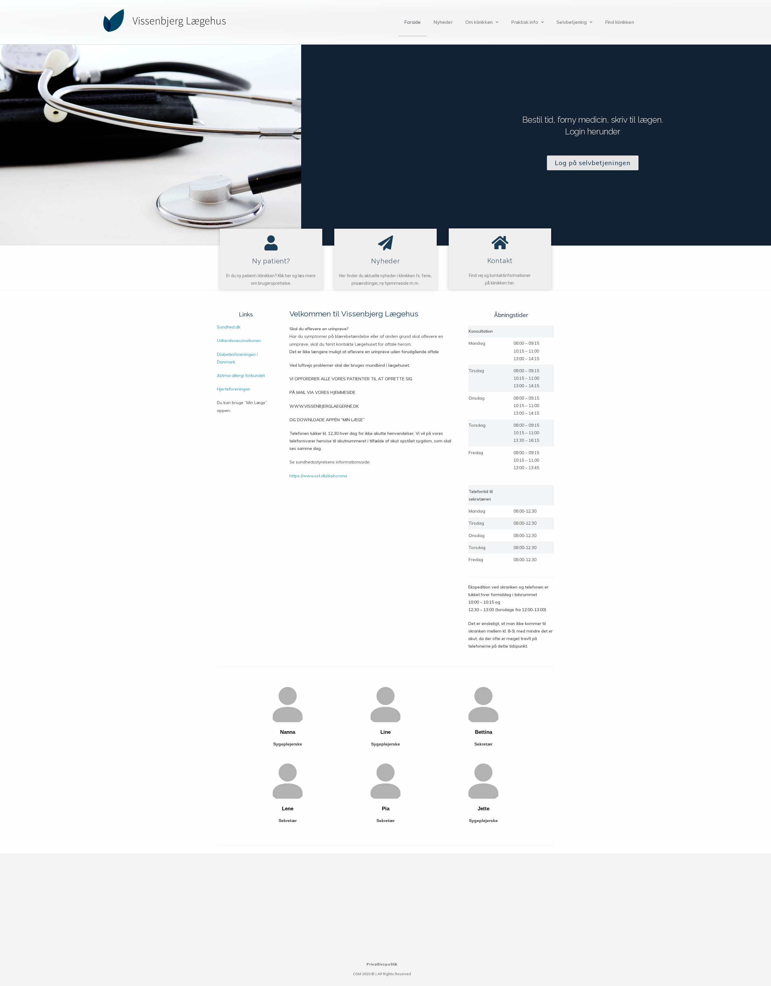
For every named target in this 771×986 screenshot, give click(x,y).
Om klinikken (479, 22)
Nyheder (442, 22)
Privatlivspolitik (382, 964)
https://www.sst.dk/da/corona (318, 476)
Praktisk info (524, 22)
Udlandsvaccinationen (239, 340)
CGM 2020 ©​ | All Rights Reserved (382, 974)
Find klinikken (619, 22)
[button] (592, 162)
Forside (412, 22)
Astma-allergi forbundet (241, 375)
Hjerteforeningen (233, 389)
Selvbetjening (572, 22)
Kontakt (500, 261)
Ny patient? (271, 261)
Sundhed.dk (228, 327)
